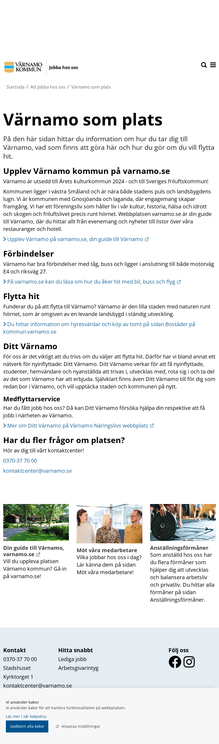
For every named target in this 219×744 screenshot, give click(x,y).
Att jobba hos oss (47, 87)
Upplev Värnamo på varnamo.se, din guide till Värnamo (78, 239)
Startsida (15, 87)
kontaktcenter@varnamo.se (37, 470)
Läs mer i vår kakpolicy (26, 716)
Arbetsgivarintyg (78, 667)
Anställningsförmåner (179, 547)
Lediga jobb (72, 659)
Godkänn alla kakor (27, 726)
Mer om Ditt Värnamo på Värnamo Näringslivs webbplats (80, 425)
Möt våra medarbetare (107, 550)
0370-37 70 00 (20, 460)
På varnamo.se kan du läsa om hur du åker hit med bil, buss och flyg (94, 281)
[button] (212, 65)
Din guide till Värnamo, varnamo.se (34, 551)
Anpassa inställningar (80, 726)
